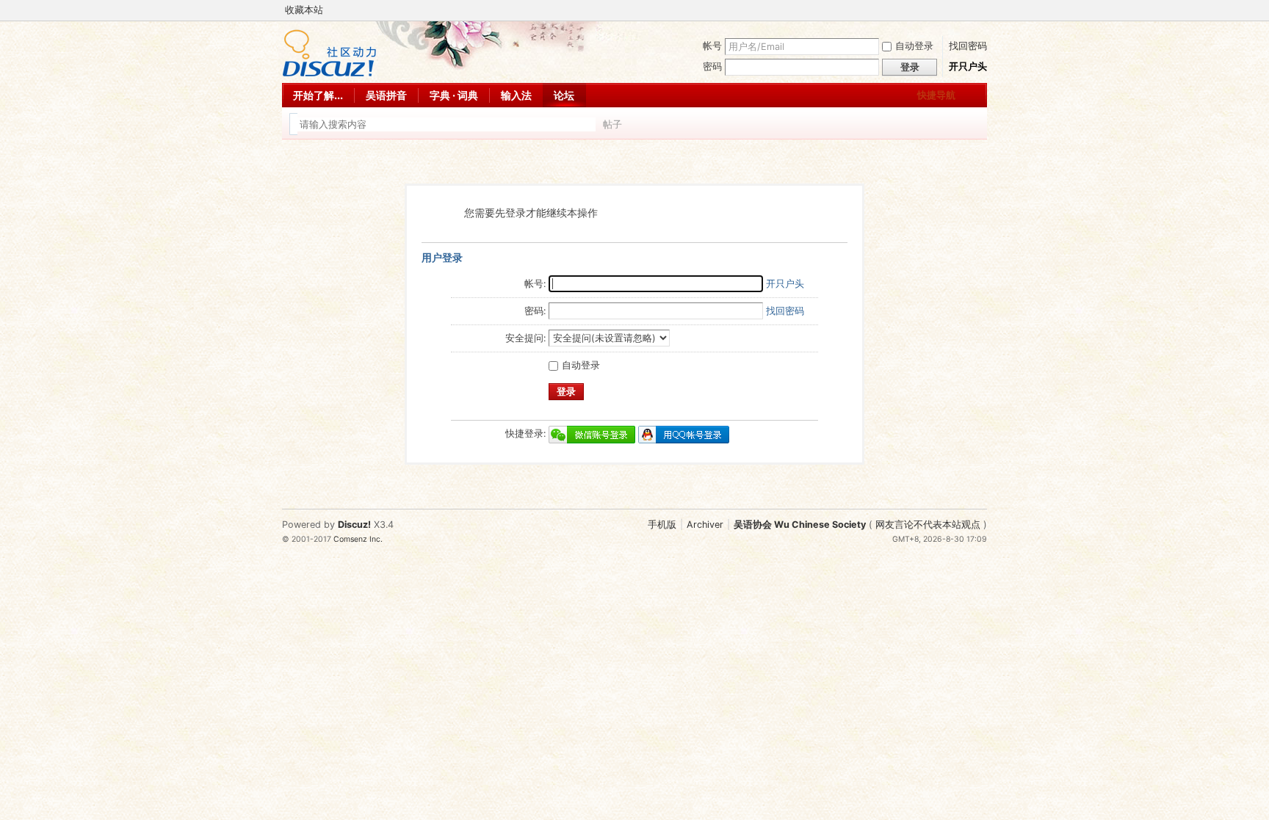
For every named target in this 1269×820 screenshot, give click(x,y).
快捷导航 (936, 95)
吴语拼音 (386, 95)
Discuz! (354, 524)
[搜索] (654, 124)
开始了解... (318, 95)
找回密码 (968, 45)
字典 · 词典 (454, 95)
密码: (535, 310)
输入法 (516, 95)
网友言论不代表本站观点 (927, 524)
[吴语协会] (329, 73)
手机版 (662, 524)
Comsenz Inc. (358, 539)
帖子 (612, 124)
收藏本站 (304, 9)
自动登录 (914, 45)
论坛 (564, 95)
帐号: (535, 283)
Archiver (705, 524)
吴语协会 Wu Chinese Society (800, 524)
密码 (712, 66)
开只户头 (968, 66)
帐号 (712, 45)
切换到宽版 (978, 10)
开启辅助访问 (966, 10)
